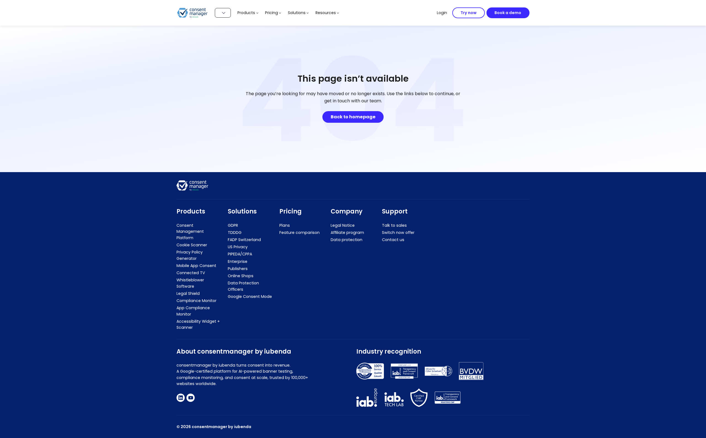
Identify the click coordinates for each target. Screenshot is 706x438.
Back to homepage (353, 117)
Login (442, 12)
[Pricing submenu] (280, 13)
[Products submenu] (257, 13)
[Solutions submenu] (307, 13)
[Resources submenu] (338, 13)
